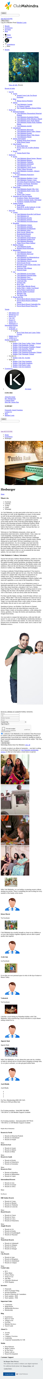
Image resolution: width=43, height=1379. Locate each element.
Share (2, 494)
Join (6, 18)
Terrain (7, 309)
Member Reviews (10, 1324)
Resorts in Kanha (10, 1231)
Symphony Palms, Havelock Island (28, 198)
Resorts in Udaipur (11, 1263)
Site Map (7, 1278)
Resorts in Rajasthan (11, 1172)
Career (7, 1334)
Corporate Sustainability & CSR (15, 1340)
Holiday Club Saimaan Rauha (22, 350)
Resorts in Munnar (10, 1203)
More (2, 1143)
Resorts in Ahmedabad (12, 1261)
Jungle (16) (12, 322)
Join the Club (5, 743)
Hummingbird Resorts (24, 234)
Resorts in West (6, 1169)
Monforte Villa (21, 293)
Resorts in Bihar (10, 1152)
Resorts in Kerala (10, 1160)
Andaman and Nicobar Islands (22, 196)
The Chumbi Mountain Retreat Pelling (29, 108)
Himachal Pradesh (18, 111)
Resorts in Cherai (10, 1215)
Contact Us (8, 412)
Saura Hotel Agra (22, 146)
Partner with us (9, 1352)
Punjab (15, 151)
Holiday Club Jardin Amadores (22, 363)
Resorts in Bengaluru (11, 1259)
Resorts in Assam (10, 1148)
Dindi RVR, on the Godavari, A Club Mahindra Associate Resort (28, 208)
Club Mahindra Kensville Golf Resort (29, 214)
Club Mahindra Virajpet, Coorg (27, 180)
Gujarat (15, 212)
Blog (6, 31)
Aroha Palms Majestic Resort (26, 286)
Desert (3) (12, 320)
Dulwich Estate (21, 270)
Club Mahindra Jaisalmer (25, 227)
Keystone (8, 29)
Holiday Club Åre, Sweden (21, 358)
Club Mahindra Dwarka (24, 218)
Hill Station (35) (14, 313)
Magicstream (9, 1306)
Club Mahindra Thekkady (25, 162)
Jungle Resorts (6, 1226)
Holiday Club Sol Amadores (22, 367)
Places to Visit (9, 1319)
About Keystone (10, 397)
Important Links (6, 1301)
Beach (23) (12, 316)
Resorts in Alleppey (11, 1245)
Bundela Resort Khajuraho (25, 248)
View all (13, 85)
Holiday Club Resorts (11, 340)
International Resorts (11, 325)
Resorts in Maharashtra (12, 1174)
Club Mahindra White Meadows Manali (29, 119)
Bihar (14, 99)
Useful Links (5, 1268)
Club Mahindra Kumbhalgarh (26, 228)
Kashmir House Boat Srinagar (26, 140)
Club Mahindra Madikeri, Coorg (27, 178)
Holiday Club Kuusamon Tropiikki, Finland (26, 347)
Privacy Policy (27, 1366)
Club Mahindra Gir (23, 216)
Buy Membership (10, 398)
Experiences (8, 28)
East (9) (11, 92)
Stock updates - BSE (11, 1296)
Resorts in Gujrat (10, 1176)
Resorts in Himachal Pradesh (14, 1136)
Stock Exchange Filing (12, 1291)
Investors (4, 1285)
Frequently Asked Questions (14, 410)
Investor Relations (10, 1292)
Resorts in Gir (9, 1229)
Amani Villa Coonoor (23, 194)
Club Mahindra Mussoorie (25, 129)
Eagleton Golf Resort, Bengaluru (27, 183)
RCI (6, 1271)
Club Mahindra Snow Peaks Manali (28, 120)
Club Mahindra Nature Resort (26, 237)
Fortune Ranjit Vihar (23, 153)
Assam (15, 93)
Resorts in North (6, 1132)
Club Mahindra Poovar (24, 165)
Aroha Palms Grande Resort (26, 290)
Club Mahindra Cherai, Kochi (26, 167)
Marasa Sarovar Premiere (25, 101)
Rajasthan (16, 223)
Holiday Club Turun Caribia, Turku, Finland (27, 343)
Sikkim (15, 102)
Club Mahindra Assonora (25, 279)
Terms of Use (9, 1277)
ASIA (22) (12, 327)
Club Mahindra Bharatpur (25, 241)
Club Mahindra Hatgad (24, 252)
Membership (9, 1310)
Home (9, 35)
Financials (8, 1289)
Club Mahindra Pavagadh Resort (27, 221)
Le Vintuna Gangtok (23, 106)
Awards (7, 1333)
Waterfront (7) (13, 323)
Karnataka (16, 176)
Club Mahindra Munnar (24, 160)
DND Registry (9, 1282)
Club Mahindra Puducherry (25, 174)
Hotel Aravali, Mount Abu (25, 232)
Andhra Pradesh (18, 203)
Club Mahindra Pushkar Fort (26, 239)
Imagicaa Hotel (21, 266)
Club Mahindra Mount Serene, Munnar (29, 158)
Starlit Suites (21, 205)
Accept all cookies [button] (9, 1374)
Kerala (15, 156)
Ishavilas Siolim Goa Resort (25, 291)
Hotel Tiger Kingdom (23, 236)
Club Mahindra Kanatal (24, 133)
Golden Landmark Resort (25, 185)
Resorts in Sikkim (10, 1150)
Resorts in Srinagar (11, 1249)
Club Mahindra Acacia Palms (26, 273)
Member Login (21, 22)
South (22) (12, 155)
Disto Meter (8, 1273)
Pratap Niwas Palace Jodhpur (26, 243)
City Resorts (5, 1254)
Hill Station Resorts (7, 1198)
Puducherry (16, 173)
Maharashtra (17, 250)
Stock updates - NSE (11, 1298)
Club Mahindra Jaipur (24, 230)
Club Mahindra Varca (23, 277)
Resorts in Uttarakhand (12, 1138)
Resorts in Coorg (10, 1201)
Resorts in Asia (9, 1183)
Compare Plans (9, 400)
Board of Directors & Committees (15, 1294)
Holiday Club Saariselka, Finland (23, 349)
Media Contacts (10, 1348)
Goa (14, 272)
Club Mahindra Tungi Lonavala (27, 261)
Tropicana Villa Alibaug (24, 268)
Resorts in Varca (10, 1217)
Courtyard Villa (22, 281)
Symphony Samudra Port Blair (26, 201)
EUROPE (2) (13, 329)
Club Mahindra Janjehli (24, 126)
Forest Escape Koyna (23, 263)
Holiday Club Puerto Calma (21, 365)
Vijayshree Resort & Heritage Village (28, 182)
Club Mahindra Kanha (24, 246)
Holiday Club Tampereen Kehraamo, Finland (27, 352)
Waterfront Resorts (7, 1240)
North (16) (12, 110)
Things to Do (9, 1320)
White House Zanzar (23, 142)
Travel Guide (9, 1326)
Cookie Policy (8, 1368)
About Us (4, 1329)
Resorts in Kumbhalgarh (12, 1233)
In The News (9, 1350)
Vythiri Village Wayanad (24, 169)
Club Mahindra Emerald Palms (26, 275)
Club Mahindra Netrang (24, 219)
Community (8, 1305)
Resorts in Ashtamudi (11, 1243)
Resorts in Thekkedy (11, 1205)
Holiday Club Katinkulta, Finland (23, 345)
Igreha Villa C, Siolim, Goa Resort (28, 288)
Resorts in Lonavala (11, 1207)
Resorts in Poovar (10, 1247)
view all (27, 745)
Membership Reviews (12, 1308)
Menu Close (5, 20)
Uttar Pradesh (17, 144)
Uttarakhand (17, 128)
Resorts (7, 26)
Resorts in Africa (10, 1186)
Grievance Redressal (11, 1280)
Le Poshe (20, 192)
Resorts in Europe (10, 1185)
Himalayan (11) (14, 314)
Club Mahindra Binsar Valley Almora (28, 131)
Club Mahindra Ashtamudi (25, 164)
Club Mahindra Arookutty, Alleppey (28, 171)
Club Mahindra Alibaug (24, 259)
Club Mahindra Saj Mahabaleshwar (28, 257)
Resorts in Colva (10, 1219)
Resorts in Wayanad (11, 1235)
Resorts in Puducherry (12, 1162)
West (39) (12, 210)
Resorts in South (6, 1157)
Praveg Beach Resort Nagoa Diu (27, 306)
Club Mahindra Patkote (24, 137)
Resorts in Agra (10, 1257)
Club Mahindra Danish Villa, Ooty (28, 189)
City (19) (11, 318)
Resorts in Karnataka (11, 1164)
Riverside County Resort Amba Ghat (28, 264)
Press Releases (9, 1347)
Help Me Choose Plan (12, 402)
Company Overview (11, 1336)
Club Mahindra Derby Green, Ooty (28, 191)
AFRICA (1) (13, 338)
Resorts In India (10, 88)
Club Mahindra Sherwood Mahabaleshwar (25, 254)
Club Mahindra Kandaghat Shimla (27, 117)
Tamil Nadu (16, 187)
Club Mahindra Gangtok (24, 104)
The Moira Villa (22, 295)
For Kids (7, 1322)
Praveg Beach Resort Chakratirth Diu (28, 304)
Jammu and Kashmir (19, 138)
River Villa (20, 284)
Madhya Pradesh (18, 245)
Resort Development (11, 1354)
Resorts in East (6, 1145)
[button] (22, 1374)
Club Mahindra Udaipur (24, 225)
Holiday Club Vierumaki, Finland (23, 354)
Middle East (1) (14, 336)
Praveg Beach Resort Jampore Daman (29, 299)
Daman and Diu (18, 297)
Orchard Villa (21, 282)
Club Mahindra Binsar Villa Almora (28, 135)
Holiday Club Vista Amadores (22, 361)
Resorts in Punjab (10, 1139)
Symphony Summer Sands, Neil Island (29, 200)
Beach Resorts (5, 1212)
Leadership (8, 1338)
